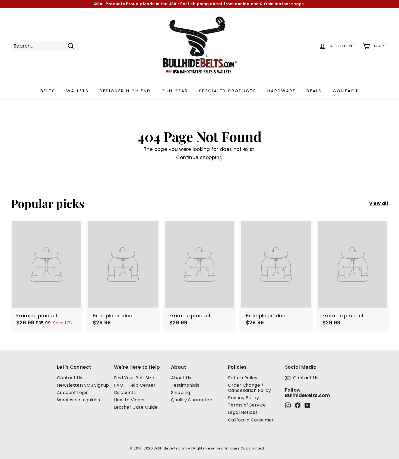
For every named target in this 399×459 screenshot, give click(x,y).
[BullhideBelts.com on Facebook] (297, 405)
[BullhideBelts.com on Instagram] (288, 405)
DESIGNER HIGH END (125, 91)
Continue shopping (199, 157)
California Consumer (251, 420)
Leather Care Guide (136, 407)
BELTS (47, 91)
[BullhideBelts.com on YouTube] (307, 405)
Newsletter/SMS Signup (83, 385)
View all (378, 203)
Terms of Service (247, 405)
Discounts (125, 392)
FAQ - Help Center (135, 385)
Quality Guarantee (191, 400)
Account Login (73, 392)
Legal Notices (243, 412)
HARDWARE (281, 91)
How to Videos (130, 400)
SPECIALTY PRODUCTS (227, 91)
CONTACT (346, 91)
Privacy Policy (243, 398)
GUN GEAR (175, 91)
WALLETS (77, 91)
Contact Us (69, 378)
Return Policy (243, 378)
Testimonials (185, 385)
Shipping (180, 392)
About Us (181, 378)
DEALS (314, 91)
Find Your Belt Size (134, 378)
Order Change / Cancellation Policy (249, 387)
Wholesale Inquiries (78, 400)
